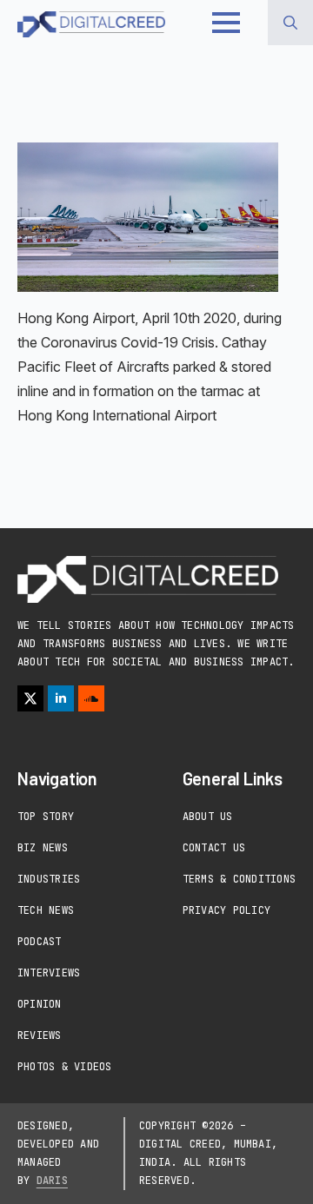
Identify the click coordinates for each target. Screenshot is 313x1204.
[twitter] (30, 698)
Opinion (39, 1004)
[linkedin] (61, 698)
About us (208, 817)
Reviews (39, 1035)
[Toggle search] (290, 22)
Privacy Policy (226, 910)
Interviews (48, 973)
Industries (48, 879)
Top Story (45, 817)
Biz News (42, 848)
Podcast (39, 942)
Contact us (214, 848)
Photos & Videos (64, 1067)
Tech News (45, 910)
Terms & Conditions (239, 879)
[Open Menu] (226, 22)
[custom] (91, 698)
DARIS (52, 1180)
